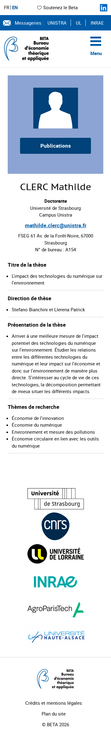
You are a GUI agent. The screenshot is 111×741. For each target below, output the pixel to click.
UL (78, 23)
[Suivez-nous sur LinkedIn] (103, 7)
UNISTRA (57, 23)
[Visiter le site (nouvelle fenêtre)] (55, 498)
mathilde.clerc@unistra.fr (55, 225)
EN (15, 7)
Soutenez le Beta (60, 7)
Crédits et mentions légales (53, 703)
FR (6, 7)
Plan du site (54, 714)
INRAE (97, 23)
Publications (55, 145)
